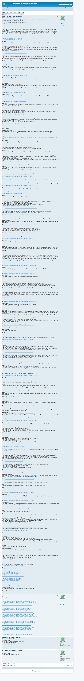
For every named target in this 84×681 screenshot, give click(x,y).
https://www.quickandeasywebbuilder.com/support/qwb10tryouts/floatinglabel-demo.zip (17, 608)
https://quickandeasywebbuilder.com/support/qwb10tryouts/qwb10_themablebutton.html (20, 508)
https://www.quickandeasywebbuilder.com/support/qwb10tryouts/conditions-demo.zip (17, 604)
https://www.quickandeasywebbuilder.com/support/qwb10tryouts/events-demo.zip (16, 609)
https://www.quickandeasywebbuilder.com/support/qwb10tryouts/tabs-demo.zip (16, 630)
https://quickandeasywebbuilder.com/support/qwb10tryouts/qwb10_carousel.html (19, 164)
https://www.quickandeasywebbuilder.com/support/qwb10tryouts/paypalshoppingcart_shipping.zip (19, 616)
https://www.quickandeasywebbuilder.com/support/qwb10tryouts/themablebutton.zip (17, 631)
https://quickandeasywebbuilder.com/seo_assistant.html (15, 114)
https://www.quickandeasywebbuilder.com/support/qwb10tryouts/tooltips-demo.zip (16, 633)
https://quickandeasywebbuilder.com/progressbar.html (11, 579)
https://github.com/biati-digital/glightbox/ (31, 475)
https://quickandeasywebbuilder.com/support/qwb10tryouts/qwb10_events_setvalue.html (20, 265)
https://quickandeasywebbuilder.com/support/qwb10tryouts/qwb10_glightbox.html (19, 478)
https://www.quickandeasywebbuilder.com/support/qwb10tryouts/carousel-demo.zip (17, 603)
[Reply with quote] (57, 16)
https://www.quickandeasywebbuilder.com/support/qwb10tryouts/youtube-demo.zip (17, 634)
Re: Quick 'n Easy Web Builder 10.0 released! (12, 650)
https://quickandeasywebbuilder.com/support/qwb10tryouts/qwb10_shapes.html (19, 390)
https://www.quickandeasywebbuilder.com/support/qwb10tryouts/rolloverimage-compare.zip (18, 622)
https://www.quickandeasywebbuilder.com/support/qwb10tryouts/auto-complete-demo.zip (18, 600)
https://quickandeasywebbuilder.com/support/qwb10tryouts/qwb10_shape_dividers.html (20, 420)
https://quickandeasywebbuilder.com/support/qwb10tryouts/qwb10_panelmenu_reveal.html (18, 324)
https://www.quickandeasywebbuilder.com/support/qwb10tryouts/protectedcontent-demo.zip (18, 620)
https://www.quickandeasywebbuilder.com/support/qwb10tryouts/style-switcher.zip (16, 629)
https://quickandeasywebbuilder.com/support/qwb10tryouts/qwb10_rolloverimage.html (20, 492)
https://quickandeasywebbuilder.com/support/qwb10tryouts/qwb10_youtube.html (19, 351)
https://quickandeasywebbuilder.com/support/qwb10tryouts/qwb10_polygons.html (19, 405)
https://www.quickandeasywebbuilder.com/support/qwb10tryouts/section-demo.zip (16, 624)
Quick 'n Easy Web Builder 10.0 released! (13, 12)
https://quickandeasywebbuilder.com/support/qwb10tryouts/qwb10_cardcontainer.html (20, 214)
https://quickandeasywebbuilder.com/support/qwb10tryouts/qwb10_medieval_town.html (20, 301)
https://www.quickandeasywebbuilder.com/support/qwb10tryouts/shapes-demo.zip (16, 628)
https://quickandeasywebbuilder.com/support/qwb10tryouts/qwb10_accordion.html (19, 185)
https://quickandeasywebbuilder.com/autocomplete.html (15, 446)
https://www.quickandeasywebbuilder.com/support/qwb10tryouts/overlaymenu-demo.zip (17, 614)
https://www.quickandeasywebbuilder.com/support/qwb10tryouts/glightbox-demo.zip (17, 610)
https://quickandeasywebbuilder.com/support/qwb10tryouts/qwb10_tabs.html (18, 176)
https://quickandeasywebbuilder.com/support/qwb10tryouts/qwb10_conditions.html (19, 273)
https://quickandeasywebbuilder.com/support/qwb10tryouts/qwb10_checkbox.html (19, 238)
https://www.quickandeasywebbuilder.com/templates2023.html (13, 565)
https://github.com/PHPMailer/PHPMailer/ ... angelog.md (35, 533)
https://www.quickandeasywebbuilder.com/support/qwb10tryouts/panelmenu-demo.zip (17, 615)
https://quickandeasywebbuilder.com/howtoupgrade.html (12, 585)
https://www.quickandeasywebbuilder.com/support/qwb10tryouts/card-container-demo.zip (18, 601)
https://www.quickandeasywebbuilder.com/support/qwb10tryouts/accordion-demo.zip (17, 598)
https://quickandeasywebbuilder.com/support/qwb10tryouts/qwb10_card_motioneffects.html (21, 207)
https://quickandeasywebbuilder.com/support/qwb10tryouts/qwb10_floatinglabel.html (20, 224)
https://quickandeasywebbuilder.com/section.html (14, 64)
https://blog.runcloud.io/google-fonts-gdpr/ (33, 541)
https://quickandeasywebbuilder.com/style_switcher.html (12, 39)
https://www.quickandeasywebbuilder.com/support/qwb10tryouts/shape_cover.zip (16, 626)
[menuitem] (8, 8)
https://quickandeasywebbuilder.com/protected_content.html (16, 75)
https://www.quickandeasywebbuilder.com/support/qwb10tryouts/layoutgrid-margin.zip (17, 611)
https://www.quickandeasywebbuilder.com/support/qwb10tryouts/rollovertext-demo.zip (17, 623)
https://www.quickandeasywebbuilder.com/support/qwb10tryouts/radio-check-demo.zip (17, 621)
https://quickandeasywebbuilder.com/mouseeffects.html (15, 92)
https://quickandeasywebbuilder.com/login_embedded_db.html (16, 530)
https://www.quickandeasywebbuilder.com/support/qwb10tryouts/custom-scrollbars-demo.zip (18, 607)
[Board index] (7, 4)
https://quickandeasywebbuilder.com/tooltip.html (14, 460)
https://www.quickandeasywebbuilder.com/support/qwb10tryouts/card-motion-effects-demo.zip (19, 602)
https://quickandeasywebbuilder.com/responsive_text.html (15, 123)
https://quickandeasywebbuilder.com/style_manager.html (12, 38)
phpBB (34, 670)
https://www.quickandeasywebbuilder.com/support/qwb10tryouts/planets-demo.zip (16, 617)
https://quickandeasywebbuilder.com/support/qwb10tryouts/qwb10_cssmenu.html (19, 339)
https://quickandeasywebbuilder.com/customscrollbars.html (16, 101)
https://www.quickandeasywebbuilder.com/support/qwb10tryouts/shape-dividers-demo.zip (18, 627)
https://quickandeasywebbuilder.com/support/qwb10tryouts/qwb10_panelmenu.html (17, 327)
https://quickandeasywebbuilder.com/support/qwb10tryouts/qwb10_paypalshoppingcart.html (21, 375)
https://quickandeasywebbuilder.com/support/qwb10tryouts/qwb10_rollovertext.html (19, 500)
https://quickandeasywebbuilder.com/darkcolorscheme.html (16, 52)
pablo (61, 21)
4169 (63, 23)
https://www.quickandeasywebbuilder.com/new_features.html (13, 23)
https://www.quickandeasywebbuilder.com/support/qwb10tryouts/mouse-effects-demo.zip (18, 613)
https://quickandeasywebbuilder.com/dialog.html (14, 193)
